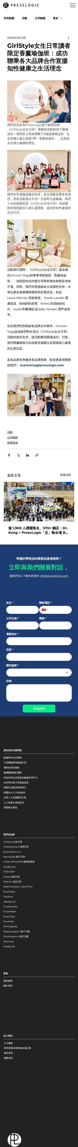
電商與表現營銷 (12, 767)
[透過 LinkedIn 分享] (27, 455)
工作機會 (8, 1043)
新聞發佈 (12, 442)
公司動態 (40, 18)
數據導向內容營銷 (13, 757)
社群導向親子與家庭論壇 (16, 782)
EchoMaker (9, 911)
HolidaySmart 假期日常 (16, 846)
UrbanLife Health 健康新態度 (19, 861)
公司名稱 (12, 618)
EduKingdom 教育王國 (15, 936)
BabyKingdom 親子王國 (16, 931)
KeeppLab (9, 946)
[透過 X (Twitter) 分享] (18, 455)
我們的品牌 (9, 834)
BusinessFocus (11, 851)
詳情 (9, 681)
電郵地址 (12, 634)
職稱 (42, 618)
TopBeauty (9, 866)
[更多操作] (68, 37)
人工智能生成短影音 (14, 802)
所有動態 (9, 18)
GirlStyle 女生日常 (12, 841)
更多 (55, 18)
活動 (24, 18)
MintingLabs (10, 926)
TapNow (8, 896)
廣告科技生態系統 (13, 750)
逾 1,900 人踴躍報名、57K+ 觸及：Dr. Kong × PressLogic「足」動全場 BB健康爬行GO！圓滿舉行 (38, 530)
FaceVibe (8, 921)
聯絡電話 (45, 602)
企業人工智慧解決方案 (15, 797)
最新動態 (7, 980)
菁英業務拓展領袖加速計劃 (17, 1048)
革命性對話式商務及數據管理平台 (21, 777)
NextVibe (8, 941)
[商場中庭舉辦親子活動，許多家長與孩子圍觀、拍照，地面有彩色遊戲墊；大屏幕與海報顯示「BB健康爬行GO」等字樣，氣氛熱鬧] (39, 501)
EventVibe (9, 916)
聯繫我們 (8, 1058)
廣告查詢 (8, 1052)
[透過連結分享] (37, 455)
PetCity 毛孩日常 (12, 881)
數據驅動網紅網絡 (13, 772)
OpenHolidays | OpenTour (18, 886)
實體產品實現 (10, 807)
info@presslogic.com (54, 576)
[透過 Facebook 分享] (9, 455)
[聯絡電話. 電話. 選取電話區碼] (45, 609)
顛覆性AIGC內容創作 (14, 792)
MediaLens (9, 901)
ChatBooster (10, 906)
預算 (9, 649)
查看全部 (65, 475)
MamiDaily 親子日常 (14, 856)
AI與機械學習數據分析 (15, 762)
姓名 (9, 602)
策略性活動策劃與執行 (15, 787)
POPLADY (9, 871)
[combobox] (39, 672)
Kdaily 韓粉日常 (11, 876)
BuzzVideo (9, 891)
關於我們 (7, 985)
